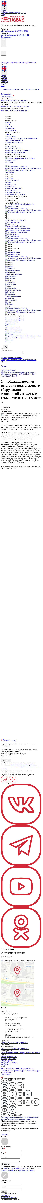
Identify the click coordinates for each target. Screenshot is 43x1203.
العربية (23, 13)
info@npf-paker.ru (7, 31)
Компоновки (35, 1053)
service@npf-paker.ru (21, 110)
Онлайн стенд (6, 96)
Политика (4, 1134)
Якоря (9, 1053)
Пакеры (4, 1053)
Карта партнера (18, 1071)
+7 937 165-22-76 (7, 1049)
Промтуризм (23, 1069)
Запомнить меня (10, 1194)
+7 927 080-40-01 (7, 110)
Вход (3, 15)
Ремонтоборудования (9, 1064)
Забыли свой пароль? (9, 1198)
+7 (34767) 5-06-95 (21, 31)
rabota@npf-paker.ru (27, 204)
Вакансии (14, 1069)
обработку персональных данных (23, 765)
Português (16, 13)
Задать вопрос (6, 37)
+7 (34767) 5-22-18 (12, 204)
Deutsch (10, 13)
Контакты (28, 1071)
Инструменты (24, 1053)
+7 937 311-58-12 (22, 35)
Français (4, 13)
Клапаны (15, 1053)
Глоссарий (36, 1071)
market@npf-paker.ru (8, 35)
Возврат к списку (9, 740)
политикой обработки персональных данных (18, 1170)
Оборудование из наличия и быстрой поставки (21, 89)
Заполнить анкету (12, 206)
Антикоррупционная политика (18, 1119)
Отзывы (31, 1069)
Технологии (5, 1069)
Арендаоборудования (7, 1062)
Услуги (3, 1057)
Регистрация (5, 1196)
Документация (6, 1071)
